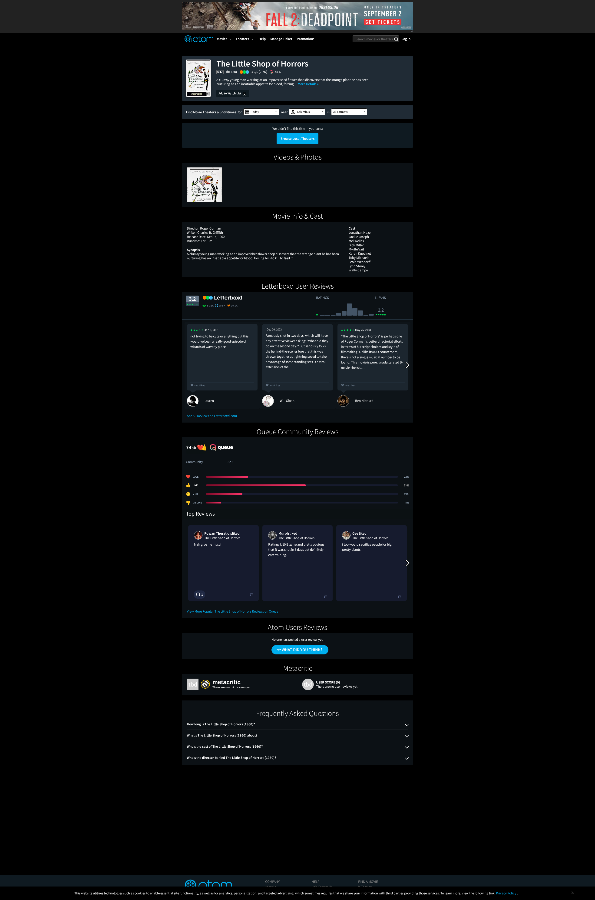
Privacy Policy (506, 893)
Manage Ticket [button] (281, 39)
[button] (261, 111)
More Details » (308, 84)
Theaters (242, 39)
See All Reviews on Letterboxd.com (212, 415)
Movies (222, 39)
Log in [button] (405, 39)
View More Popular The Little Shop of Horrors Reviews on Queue (232, 611)
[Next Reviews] (407, 365)
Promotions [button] (305, 39)
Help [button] (262, 39)
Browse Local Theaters (297, 138)
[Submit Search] (396, 38)
